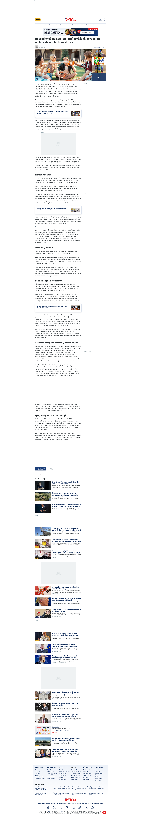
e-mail (54, 808)
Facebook (67, 808)
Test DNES (80, 25)
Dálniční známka (63, 775)
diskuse (41, 469)
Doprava (66, 25)
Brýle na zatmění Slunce (99, 774)
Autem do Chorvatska (64, 771)
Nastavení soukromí (71, 803)
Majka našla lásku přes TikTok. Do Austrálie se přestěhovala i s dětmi (61, 787)
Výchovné (85, 777)
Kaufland (57, 730)
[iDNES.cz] (70, 19)
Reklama (53, 803)
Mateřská (37, 773)
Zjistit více (54, 732)
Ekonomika (73, 22)
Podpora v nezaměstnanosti (39, 776)
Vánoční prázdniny (75, 777)
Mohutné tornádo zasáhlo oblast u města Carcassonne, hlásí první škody (79, 793)
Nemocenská (38, 771)
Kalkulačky (39, 767)
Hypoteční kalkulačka (40, 778)
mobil (48, 808)
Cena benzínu (62, 779)
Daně (85, 25)
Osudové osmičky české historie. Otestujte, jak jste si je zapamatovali (43, 793)
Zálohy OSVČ (50, 771)
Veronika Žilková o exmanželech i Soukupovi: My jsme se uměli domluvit (97, 793)
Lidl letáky (97, 776)
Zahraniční (59, 25)
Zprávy (67, 22)
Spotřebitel (72, 25)
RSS (61, 808)
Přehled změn (51, 767)
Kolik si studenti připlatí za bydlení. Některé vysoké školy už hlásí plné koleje (79, 788)
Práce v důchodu (87, 773)
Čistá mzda (38, 769)
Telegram (93, 808)
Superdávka (50, 769)
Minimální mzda (51, 778)
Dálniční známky (51, 776)
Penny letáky (98, 778)
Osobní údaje (62, 803)
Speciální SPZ (62, 773)
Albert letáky (98, 771)
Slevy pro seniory (87, 775)
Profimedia (61, 811)
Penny (61, 730)
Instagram (80, 808)
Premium (38, 19)
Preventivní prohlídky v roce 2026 (52, 774)
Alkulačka (61, 769)
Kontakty (47, 803)
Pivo (39, 474)
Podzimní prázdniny (76, 773)
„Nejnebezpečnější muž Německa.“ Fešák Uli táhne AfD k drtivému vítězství (61, 793)
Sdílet (104, 47)
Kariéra (90, 803)
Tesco (68, 730)
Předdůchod (86, 771)
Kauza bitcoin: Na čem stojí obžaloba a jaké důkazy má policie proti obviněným (41, 788)
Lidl (65, 730)
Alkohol (45, 474)
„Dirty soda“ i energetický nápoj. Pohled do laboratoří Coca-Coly (97, 787)
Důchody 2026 (87, 767)
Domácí (47, 25)
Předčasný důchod (87, 769)
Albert (53, 730)
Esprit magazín (74, 779)
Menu (104, 20)
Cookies (79, 803)
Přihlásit (100, 20)
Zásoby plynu (92, 25)
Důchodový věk (87, 779)
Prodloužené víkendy (76, 771)
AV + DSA (84, 803)
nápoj (42, 474)
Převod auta (62, 777)
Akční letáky (55, 727)
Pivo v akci (98, 780)
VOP (57, 803)
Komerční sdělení (88, 351)
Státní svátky (74, 769)
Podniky (53, 25)
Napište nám (41, 803)
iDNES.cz (70, 799)
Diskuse (98, 47)
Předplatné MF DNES (97, 803)
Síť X (74, 808)
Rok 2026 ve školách (76, 775)
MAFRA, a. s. (49, 811)
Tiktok (86, 808)
